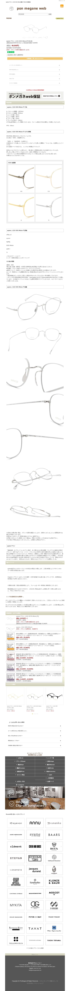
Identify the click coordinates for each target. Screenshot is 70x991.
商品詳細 (9, 102)
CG (49, 191)
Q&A (50, 775)
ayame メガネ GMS (24, 627)
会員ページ (50, 781)
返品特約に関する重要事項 (15, 55)
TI (48, 220)
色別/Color (51, 768)
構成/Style (21, 764)
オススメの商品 (10, 684)
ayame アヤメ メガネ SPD (51, 706)
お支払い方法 (21, 781)
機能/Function (21, 768)
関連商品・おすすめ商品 (13, 613)
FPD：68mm (10, 125)
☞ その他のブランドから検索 (35, 948)
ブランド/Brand (20, 761)
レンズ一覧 (50, 758)
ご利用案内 (50, 778)
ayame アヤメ (60, 18)
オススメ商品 (21, 775)
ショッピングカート (62, 6)
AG (21, 191)
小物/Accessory (50, 771)
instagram (21, 784)
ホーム (29, 753)
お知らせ (20, 758)
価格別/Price (20, 771)
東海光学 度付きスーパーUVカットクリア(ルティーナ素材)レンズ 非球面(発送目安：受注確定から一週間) (38, 665)
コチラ (29, 536)
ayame (8, 238)
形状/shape (50, 761)
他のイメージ (10, 562)
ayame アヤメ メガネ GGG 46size (14, 706)
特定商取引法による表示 (35, 755)
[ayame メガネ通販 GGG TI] (35, 35)
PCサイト (61, 0)
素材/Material (50, 764)
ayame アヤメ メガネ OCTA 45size (27, 616)
